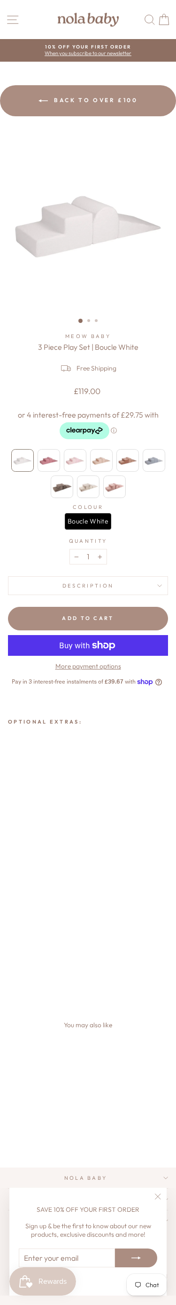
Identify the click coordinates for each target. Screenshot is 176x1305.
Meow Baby (88, 336)
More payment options (88, 666)
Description (88, 585)
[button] (22, 460)
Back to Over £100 (95, 100)
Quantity (88, 541)
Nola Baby (85, 1178)
